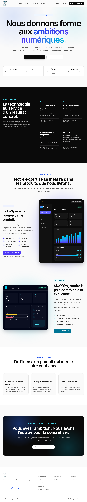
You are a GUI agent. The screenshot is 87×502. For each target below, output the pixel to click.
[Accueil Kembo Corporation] (5, 3)
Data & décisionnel (43, 483)
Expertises (19, 3)
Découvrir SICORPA (61, 331)
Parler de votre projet (76, 3)
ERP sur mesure (42, 476)
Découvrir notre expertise (33, 57)
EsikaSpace (57, 476)
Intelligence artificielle (44, 489)
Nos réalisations (61, 3)
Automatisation (42, 486)
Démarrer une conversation (42, 447)
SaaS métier (41, 479)
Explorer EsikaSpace (10, 252)
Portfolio (27, 3)
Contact (43, 3)
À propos (35, 3)
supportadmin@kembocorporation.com (14, 488)
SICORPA (56, 479)
